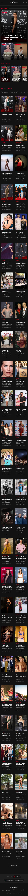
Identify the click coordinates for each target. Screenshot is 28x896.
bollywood (5, 92)
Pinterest (18, 876)
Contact (8, 890)
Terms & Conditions (23, 890)
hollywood (14, 92)
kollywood (23, 92)
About (2, 890)
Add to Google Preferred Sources (15, 880)
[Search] (26, 2)
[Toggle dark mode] (23, 2)
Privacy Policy (14, 890)
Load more (14, 865)
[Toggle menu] (2, 2)
